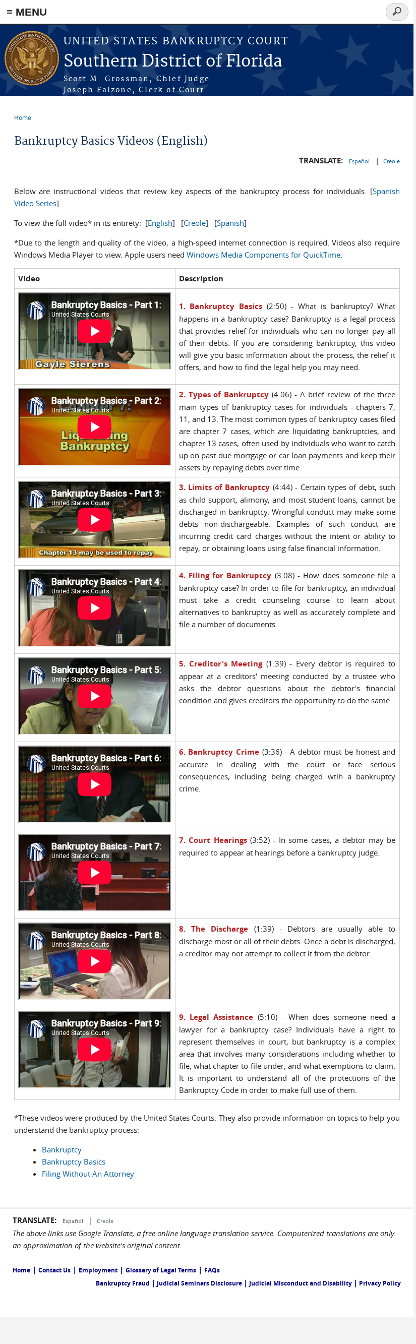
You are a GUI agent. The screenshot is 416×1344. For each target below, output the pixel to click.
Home (22, 117)
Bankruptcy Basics (73, 1161)
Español (360, 161)
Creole (391, 161)
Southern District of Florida (173, 61)
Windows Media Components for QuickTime (263, 255)
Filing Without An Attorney (88, 1174)
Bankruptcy (62, 1149)
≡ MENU (27, 12)
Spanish (230, 223)
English (160, 223)
